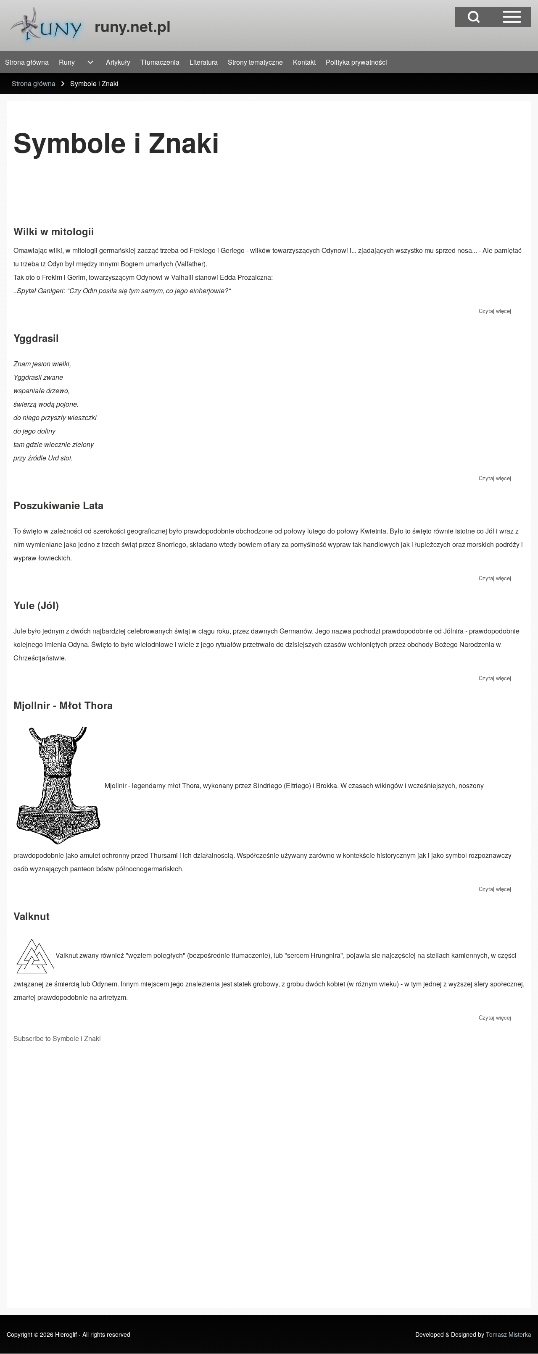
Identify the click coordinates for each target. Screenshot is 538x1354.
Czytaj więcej (495, 311)
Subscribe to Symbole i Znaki (57, 1038)
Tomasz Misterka (508, 1334)
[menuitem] (27, 62)
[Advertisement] (166, 195)
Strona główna (33, 83)
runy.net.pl (133, 25)
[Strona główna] (48, 26)
